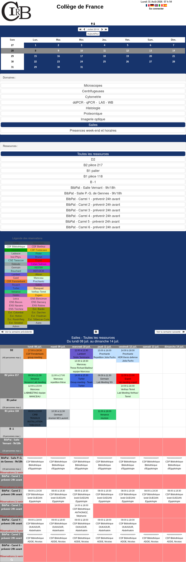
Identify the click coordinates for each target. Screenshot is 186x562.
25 (104, 61)
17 (81, 56)
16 (58, 56)
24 (81, 61)
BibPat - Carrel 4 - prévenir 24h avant (11, 521)
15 (35, 56)
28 (12, 50)
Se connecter (156, 8)
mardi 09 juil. (58, 346)
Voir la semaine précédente (18, 332)
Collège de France (80, 7)
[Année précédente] (80, 29)
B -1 (11, 428)
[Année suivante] (106, 29)
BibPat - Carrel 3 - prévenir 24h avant (11, 507)
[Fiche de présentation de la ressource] (11, 560)
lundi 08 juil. (35, 346)
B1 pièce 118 (12, 411)
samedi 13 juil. (151, 346)
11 (104, 50)
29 (12, 56)
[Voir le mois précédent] (84, 29)
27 (12, 45)
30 (12, 61)
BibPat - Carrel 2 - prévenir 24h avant (11, 492)
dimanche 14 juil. (174, 346)
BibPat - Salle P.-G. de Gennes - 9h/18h (12, 460)
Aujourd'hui (93, 33)
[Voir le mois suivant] (102, 29)
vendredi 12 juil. (128, 346)
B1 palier (12, 400)
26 (127, 61)
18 (104, 56)
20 (150, 56)
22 (35, 61)
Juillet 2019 (93, 29)
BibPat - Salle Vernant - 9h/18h (12, 441)
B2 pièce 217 (12, 375)
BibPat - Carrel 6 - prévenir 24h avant (11, 547)
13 (150, 50)
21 (173, 56)
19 (127, 56)
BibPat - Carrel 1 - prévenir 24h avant (11, 478)
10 (81, 50)
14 (173, 50)
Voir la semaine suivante (169, 332)
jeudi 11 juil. (105, 346)
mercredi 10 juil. (81, 346)
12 (127, 50)
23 (58, 61)
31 (12, 67)
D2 (11, 350)
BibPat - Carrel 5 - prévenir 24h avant (11, 536)
